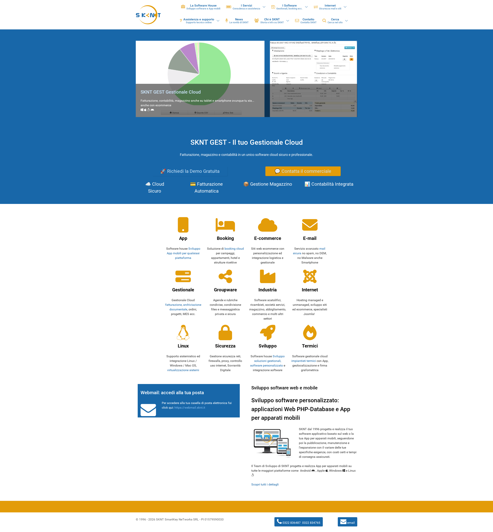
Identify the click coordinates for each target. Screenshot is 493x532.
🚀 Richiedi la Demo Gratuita (190, 171)
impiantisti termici (303, 361)
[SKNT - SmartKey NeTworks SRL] (148, 15)
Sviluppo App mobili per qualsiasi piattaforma (183, 253)
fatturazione (173, 305)
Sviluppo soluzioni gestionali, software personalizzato (267, 360)
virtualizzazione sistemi (183, 370)
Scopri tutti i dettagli (265, 484)
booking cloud (234, 248)
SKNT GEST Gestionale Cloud (171, 92)
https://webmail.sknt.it (189, 407)
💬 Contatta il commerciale (303, 171)
